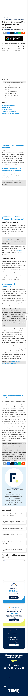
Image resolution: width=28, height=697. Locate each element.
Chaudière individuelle (12, 91)
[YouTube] (19, 668)
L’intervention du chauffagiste (11, 95)
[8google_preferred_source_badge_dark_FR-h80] (14, 38)
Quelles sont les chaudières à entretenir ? (14, 82)
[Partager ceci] (8, 33)
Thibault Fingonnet (8, 29)
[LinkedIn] (12, 668)
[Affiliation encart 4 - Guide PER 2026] (14, 638)
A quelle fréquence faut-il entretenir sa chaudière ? (13, 85)
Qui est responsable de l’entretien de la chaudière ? (13, 88)
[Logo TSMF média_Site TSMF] (14, 691)
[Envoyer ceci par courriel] (5, 33)
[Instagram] (9, 668)
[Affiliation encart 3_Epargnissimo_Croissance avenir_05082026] (14, 615)
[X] (16, 668)
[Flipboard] (23, 668)
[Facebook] (5, 668)
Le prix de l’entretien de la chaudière (13, 97)
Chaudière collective (11, 93)
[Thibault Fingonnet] (14, 477)
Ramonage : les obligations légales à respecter (13, 528)
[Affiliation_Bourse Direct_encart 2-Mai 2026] (14, 592)
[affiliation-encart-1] (14, 570)
